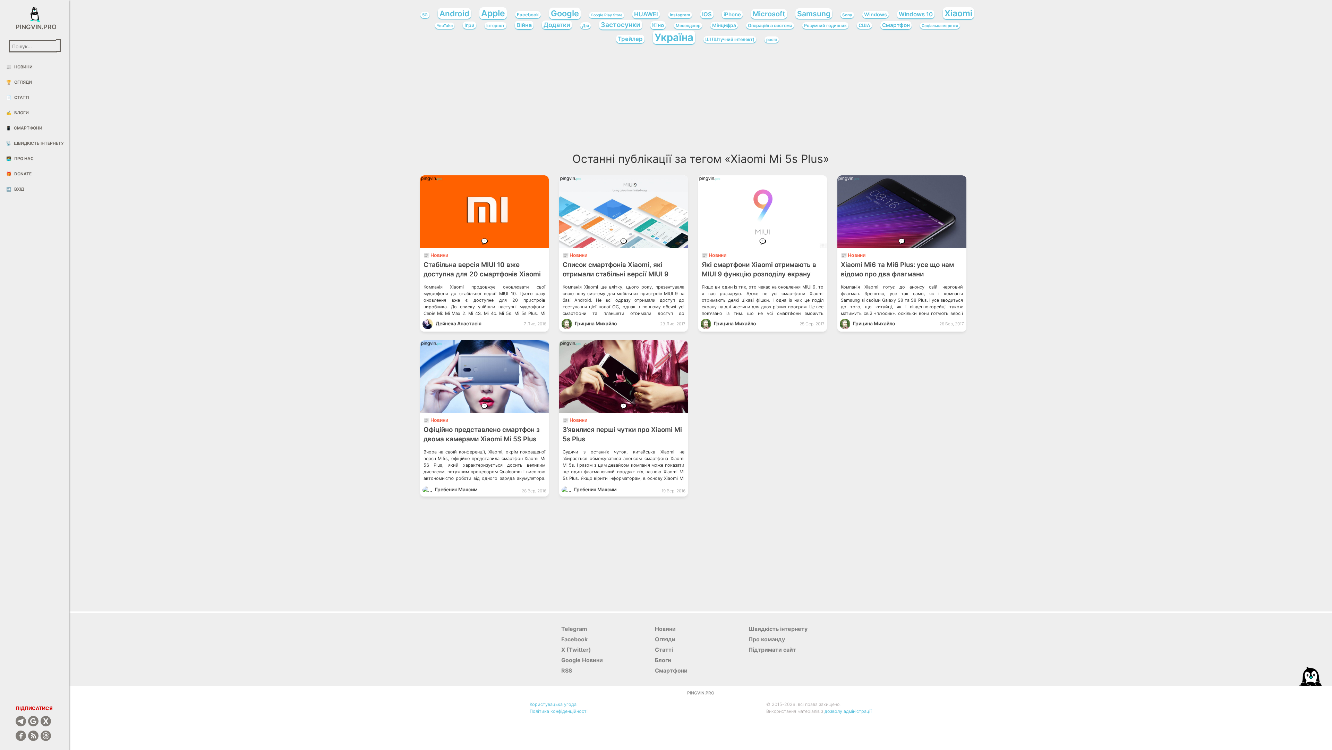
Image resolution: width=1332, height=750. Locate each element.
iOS (707, 14)
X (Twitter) (576, 649)
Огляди (19, 82)
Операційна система (770, 25)
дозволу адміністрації (848, 711)
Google (565, 13)
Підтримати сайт (772, 649)
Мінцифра (724, 25)
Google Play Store (606, 15)
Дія (585, 25)
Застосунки (620, 24)
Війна (524, 25)
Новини (19, 66)
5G (425, 14)
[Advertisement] (701, 100)
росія (771, 39)
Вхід (15, 189)
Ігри (469, 25)
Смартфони (24, 128)
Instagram (680, 14)
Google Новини (582, 660)
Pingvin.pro (35, 27)
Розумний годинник (825, 25)
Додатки (557, 24)
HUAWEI (646, 14)
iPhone (732, 14)
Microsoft (769, 14)
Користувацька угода (553, 704)
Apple (493, 13)
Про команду (767, 639)
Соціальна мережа (940, 25)
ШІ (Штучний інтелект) (729, 39)
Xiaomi (958, 13)
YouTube (445, 25)
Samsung (813, 13)
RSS (566, 670)
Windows (875, 14)
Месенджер (688, 25)
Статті (17, 97)
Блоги (17, 112)
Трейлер (630, 38)
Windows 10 (916, 14)
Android (454, 13)
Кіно (658, 25)
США (864, 25)
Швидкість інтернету (35, 143)
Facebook (528, 14)
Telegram (574, 628)
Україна (674, 37)
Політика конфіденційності (559, 711)
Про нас (20, 158)
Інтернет (495, 25)
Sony (847, 14)
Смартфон (896, 25)
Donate (19, 173)
